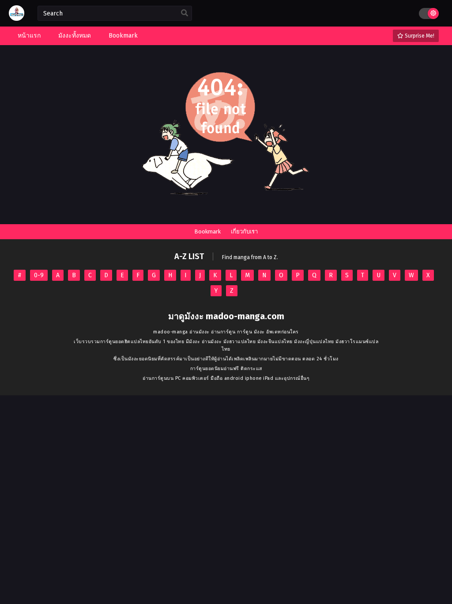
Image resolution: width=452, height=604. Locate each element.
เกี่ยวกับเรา (244, 231)
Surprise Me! (418, 36)
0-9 (39, 275)
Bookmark (207, 231)
